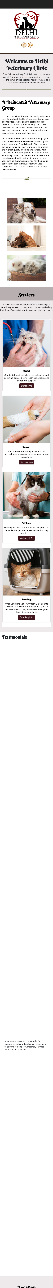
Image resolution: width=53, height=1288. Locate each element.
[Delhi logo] (26, 25)
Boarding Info (26, 617)
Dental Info (26, 385)
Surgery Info (26, 462)
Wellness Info (26, 538)
